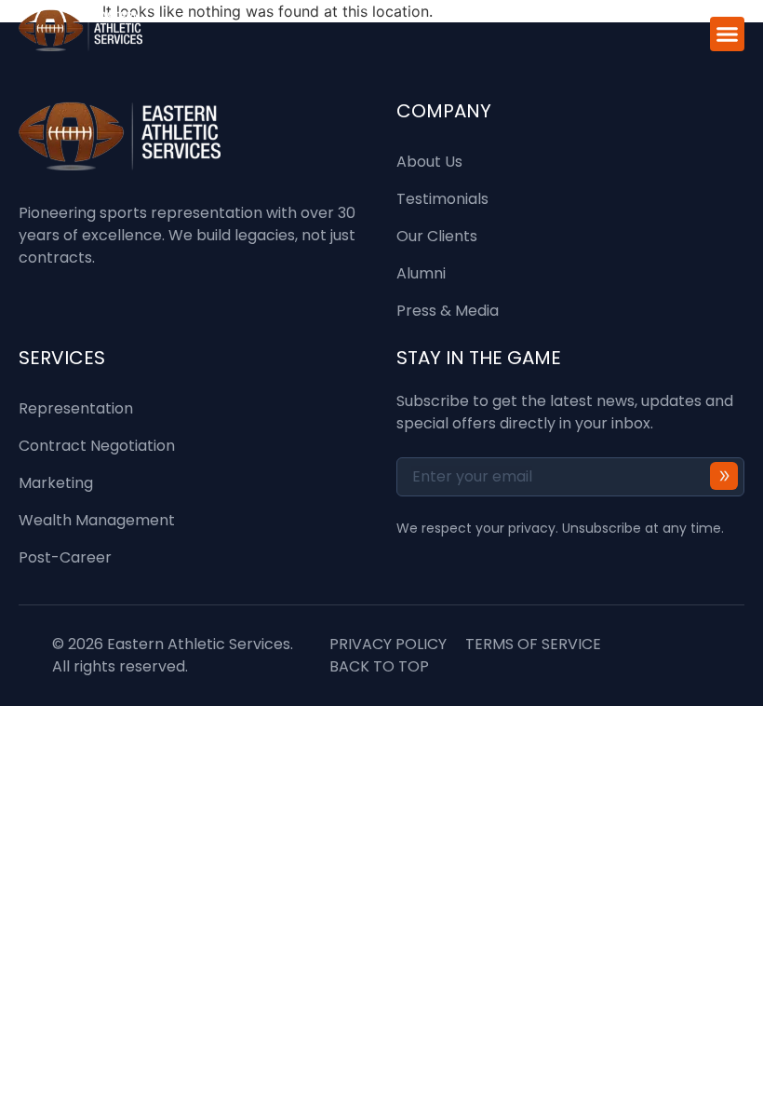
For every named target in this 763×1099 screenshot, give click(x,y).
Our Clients (436, 236)
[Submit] (724, 475)
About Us (429, 161)
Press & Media (447, 310)
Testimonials (442, 199)
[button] (727, 34)
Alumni (421, 273)
